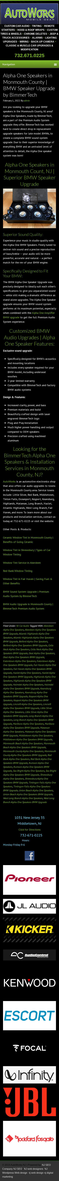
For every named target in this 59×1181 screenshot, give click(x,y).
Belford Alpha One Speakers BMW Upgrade (25, 645)
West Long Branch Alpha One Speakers (23, 798)
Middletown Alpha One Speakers (35, 735)
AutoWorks (9, 481)
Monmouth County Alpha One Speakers (23, 751)
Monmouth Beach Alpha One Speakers (23, 743)
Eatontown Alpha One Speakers (19, 661)
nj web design (36, 1173)
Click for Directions (30, 829)
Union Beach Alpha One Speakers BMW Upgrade (27, 794)
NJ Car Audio (22, 625)
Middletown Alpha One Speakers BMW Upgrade (27, 739)
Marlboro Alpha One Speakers (28, 723)
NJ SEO (18, 1169)
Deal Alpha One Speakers (41, 653)
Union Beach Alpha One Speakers (36, 790)
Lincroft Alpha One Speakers (27, 704)
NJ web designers (34, 1169)
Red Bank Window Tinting (17, 571)
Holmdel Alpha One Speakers (28, 684)
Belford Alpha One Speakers (33, 641)
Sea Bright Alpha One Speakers (28, 770)
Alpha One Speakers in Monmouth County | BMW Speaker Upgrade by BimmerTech (29, 85)
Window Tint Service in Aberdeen (22, 562)
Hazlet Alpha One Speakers (27, 672)
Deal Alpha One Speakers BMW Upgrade (23, 657)
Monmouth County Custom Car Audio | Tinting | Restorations (29, 13)
